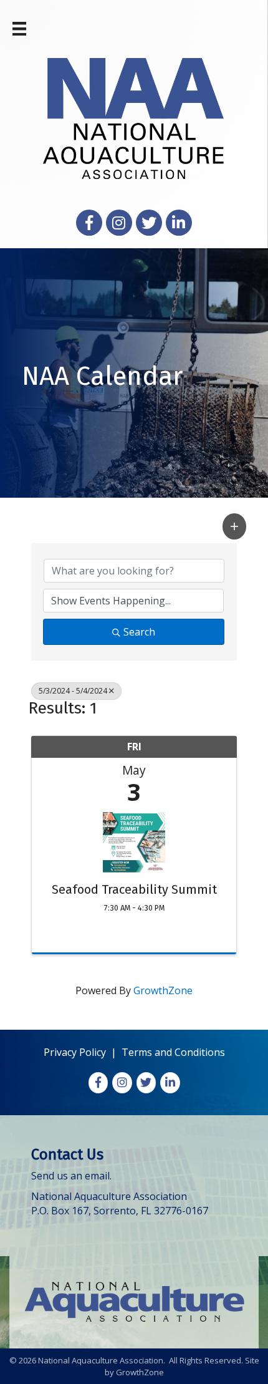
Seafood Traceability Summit (134, 889)
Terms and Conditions (173, 1052)
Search (139, 632)
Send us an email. (71, 1176)
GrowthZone (163, 990)
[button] (234, 526)
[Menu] (19, 28)
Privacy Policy (75, 1052)
